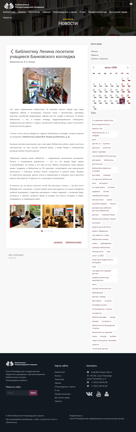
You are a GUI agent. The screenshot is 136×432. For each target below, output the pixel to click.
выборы (113, 336)
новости (95, 345)
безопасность (98, 252)
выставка (96, 175)
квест (94, 284)
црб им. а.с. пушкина (101, 144)
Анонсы (94, 51)
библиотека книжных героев (104, 219)
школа (109, 200)
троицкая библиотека (101, 247)
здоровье (96, 191)
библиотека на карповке (102, 332)
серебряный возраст (100, 196)
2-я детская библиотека (102, 179)
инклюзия (96, 223)
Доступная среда (62, 397)
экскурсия (103, 183)
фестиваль (97, 301)
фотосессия (97, 164)
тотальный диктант (100, 349)
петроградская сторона (102, 309)
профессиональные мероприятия (100, 279)
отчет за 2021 (98, 256)
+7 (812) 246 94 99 (99, 386)
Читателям (59, 379)
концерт (95, 321)
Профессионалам (62, 394)
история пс (106, 321)
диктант (95, 215)
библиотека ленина (100, 239)
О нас (57, 390)
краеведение (106, 243)
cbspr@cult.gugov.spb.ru (101, 372)
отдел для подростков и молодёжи (102, 261)
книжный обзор (108, 215)
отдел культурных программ (104, 340)
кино (94, 183)
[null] (12, 51)
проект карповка (99, 152)
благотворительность (101, 124)
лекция (113, 317)
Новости (94, 55)
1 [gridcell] (122, 78)
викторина (96, 160)
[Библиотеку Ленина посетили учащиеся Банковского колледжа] (47, 85)
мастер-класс (98, 200)
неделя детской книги (101, 227)
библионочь (109, 160)
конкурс (103, 336)
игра (94, 267)
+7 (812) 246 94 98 (99, 382)
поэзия (106, 191)
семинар (106, 175)
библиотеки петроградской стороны (103, 326)
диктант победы (99, 297)
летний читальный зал (101, 289)
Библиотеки (60, 372)
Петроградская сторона (65, 387)
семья (94, 243)
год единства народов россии (101, 272)
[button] (130, 5)
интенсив (107, 148)
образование (97, 293)
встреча (108, 301)
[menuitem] (69, 372)
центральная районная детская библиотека (101, 209)
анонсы (113, 204)
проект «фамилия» (100, 231)
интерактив (97, 313)
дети (94, 140)
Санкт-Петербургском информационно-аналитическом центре (97, 419)
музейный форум (99, 204)
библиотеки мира (99, 317)
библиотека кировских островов (101, 169)
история (111, 187)
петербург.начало (99, 305)
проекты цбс (97, 129)
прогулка (96, 148)
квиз (109, 252)
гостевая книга (98, 187)
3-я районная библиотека (102, 120)
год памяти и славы (100, 235)
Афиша (58, 383)
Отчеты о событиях (99, 59)
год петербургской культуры (104, 156)
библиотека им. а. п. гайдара (100, 134)
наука (94, 336)
